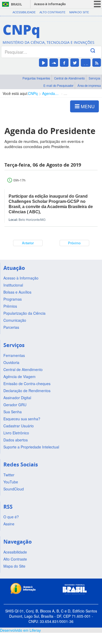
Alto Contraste (52, 12)
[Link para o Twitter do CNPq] (74, 62)
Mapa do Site (79, 12)
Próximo (74, 242)
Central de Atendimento (69, 78)
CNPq (33, 93)
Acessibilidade (24, 12)
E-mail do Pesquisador (58, 85)
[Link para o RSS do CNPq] (96, 62)
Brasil (16, 4)
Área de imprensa (89, 85)
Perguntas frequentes (36, 78)
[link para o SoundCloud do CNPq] (53, 62)
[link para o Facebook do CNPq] (64, 62)
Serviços (94, 78)
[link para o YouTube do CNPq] (43, 62)
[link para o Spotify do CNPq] (85, 63)
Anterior (28, 242)
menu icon (97, 4)
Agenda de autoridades (50, 93)
